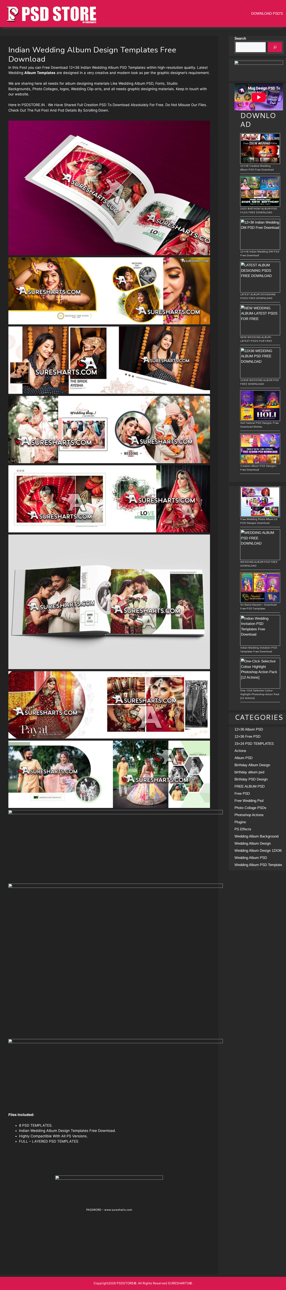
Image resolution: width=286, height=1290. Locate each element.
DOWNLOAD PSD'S (267, 14)
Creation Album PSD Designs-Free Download (258, 467)
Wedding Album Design (252, 843)
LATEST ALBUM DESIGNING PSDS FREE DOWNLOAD (258, 296)
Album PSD (243, 758)
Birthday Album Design (252, 765)
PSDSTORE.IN (33, 105)
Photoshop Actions (249, 815)
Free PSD (242, 794)
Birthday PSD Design (251, 779)
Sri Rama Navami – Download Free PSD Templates (258, 606)
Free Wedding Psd (248, 801)
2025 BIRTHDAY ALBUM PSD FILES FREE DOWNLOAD (258, 210)
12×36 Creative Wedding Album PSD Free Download (257, 167)
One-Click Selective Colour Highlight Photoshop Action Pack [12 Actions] (259, 694)
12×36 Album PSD (248, 729)
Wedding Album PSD (250, 858)
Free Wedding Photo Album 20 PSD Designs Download (258, 521)
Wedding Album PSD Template (258, 865)
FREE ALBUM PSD (249, 786)
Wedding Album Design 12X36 (258, 851)
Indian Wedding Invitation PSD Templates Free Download (258, 649)
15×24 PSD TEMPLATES (254, 744)
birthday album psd (249, 772)
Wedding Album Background (256, 836)
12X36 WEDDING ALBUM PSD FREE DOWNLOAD (259, 382)
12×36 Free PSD (247, 737)
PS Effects (242, 829)
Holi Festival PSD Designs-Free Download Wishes (259, 424)
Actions (240, 751)
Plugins (240, 822)
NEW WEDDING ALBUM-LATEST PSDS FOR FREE (256, 339)
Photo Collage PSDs (250, 808)
